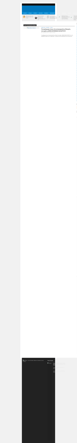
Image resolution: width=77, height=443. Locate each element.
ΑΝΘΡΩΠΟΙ (64, 13)
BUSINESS (46, 13)
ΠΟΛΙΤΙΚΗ (40, 13)
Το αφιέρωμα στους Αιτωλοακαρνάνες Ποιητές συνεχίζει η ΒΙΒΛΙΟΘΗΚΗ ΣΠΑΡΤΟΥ (55, 30)
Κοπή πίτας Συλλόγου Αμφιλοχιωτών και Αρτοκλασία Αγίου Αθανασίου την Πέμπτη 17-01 (41, 18)
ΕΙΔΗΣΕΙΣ (25, 13)
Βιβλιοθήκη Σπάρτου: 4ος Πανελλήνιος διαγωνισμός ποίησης (29, 17)
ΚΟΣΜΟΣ (35, 13)
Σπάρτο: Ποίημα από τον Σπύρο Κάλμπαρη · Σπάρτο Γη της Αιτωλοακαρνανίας (53, 17)
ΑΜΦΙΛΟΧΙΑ (43, 27)
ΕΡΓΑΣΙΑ (69, 13)
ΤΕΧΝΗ (51, 27)
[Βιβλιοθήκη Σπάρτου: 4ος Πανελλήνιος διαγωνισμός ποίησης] (24, 17)
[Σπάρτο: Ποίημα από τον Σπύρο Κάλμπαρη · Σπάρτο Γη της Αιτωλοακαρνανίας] (48, 17)
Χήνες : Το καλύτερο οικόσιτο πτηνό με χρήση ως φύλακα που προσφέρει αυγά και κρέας (59, 364)
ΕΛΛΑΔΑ (30, 13)
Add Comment (52, 32)
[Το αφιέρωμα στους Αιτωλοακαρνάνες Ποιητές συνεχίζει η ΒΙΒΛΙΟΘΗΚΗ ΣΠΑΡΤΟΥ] (31, 27)
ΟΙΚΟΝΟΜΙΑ (52, 13)
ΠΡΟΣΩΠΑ (58, 13)
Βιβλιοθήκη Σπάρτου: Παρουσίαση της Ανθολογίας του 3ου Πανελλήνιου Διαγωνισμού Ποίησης (66, 17)
